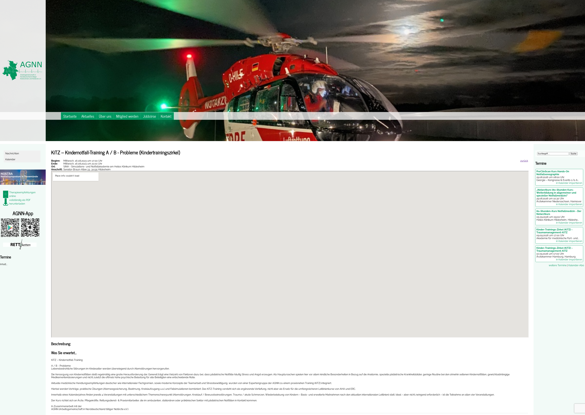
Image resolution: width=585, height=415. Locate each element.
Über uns (105, 116)
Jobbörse (149, 116)
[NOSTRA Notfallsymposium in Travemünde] (23, 186)
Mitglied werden (127, 116)
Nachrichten (12, 153)
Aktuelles (87, 116)
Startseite (70, 116)
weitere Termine (558, 265)
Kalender (10, 159)
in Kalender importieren (569, 183)
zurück (524, 160)
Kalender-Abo (576, 265)
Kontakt (166, 116)
